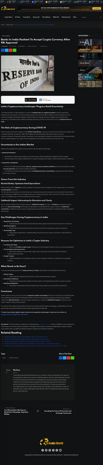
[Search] (101, 17)
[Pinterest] (10, 50)
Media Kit (56, 17)
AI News (17, 17)
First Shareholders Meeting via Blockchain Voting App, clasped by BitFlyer (16, 412)
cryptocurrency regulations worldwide (14, 314)
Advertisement (66, 17)
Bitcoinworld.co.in (45, 324)
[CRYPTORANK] (101, 2)
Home (3, 24)
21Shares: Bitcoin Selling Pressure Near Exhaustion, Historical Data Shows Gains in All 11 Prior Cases (35, 346)
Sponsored (36, 17)
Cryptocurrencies (13, 358)
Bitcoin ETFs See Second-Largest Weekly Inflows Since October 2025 (26, 339)
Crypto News (8, 17)
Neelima (5, 46)
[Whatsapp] (14, 50)
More (74, 17)
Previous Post (10, 408)
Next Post (66, 409)
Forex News (26, 17)
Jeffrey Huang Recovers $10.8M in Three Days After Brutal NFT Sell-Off (27, 341)
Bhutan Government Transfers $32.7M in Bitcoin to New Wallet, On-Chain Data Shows (32, 343)
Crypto (4, 358)
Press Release (46, 17)
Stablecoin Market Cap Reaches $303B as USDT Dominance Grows (25, 337)
